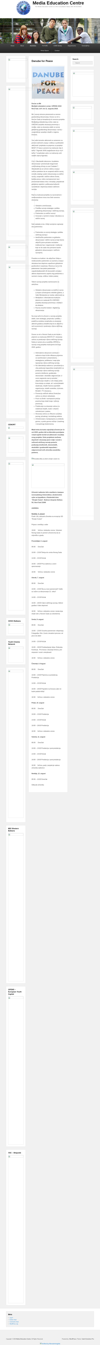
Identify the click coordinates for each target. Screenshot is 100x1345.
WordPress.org (14, 1324)
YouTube (88, 1334)
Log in (11, 1317)
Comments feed (14, 1322)
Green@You (85, 46)
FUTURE (45, 46)
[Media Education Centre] (50, 30)
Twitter (75, 1334)
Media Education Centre (58, 2)
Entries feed (13, 1319)
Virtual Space (45, 50)
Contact (57, 50)
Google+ (79, 1334)
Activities (33, 46)
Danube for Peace (42, 61)
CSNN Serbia (58, 46)
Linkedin (83, 1334)
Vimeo (92, 1334)
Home (12, 46)
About (22, 46)
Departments (72, 46)
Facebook (70, 1334)
